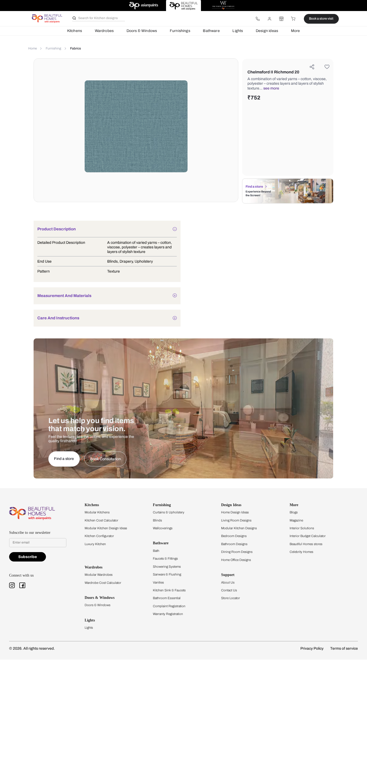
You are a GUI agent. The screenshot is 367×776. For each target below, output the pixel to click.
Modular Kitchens (97, 512)
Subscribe (27, 557)
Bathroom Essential (167, 598)
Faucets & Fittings (165, 558)
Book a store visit (321, 18)
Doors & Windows (142, 31)
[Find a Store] (281, 18)
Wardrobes (104, 31)
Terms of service (344, 648)
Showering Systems (167, 566)
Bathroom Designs (234, 544)
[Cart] (293, 18)
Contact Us (229, 590)
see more (271, 88)
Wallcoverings (162, 528)
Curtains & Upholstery (168, 512)
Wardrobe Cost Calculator (103, 582)
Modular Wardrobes (99, 574)
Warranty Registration (168, 614)
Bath (156, 550)
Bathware (211, 31)
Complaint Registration (169, 606)
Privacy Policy (311, 648)
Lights (237, 31)
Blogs (294, 512)
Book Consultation (105, 459)
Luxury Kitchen (95, 544)
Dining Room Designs (237, 551)
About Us (228, 582)
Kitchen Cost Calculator (101, 520)
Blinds (157, 520)
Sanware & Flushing (167, 574)
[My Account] (269, 18)
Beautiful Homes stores (306, 544)
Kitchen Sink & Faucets (169, 590)
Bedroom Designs (234, 536)
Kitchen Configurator (99, 536)
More (295, 31)
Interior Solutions (302, 528)
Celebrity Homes (301, 551)
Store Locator (230, 598)
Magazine (296, 520)
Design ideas (267, 31)
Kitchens (74, 31)
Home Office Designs (236, 560)
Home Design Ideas (235, 512)
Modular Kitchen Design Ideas (106, 528)
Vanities (158, 582)
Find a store (254, 186)
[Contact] (257, 18)
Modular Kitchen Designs (239, 528)
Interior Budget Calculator (308, 536)
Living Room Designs (236, 520)
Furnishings (180, 31)
